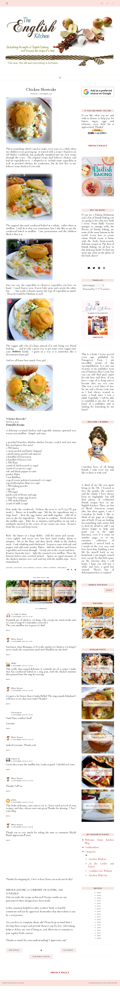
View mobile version (41, 956)
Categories (90, 851)
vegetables (62, 568)
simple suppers (49, 568)
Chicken (9, 568)
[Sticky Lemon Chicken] (98, 718)
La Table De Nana (19, 614)
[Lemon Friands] (98, 752)
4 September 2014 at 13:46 (22, 617)
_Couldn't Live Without (100, 870)
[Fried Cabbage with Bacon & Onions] (98, 684)
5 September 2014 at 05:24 (22, 740)
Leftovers (18, 568)
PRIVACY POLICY (97, 146)
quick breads (29, 568)
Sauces (39, 568)
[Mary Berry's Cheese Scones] (98, 821)
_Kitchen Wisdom (97, 859)
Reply (8, 630)
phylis (13, 800)
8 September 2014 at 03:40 (22, 802)
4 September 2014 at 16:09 (22, 690)
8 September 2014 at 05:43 (22, 827)
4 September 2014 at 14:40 (22, 641)
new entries (14, 950)
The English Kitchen (16, 983)
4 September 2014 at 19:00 (22, 715)
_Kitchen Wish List (97, 875)
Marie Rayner (17, 639)
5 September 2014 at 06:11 (22, 761)
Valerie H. (15, 759)
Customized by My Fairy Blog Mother (102, 983)
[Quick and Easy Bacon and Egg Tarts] (98, 786)
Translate (105, 289)
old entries (68, 950)
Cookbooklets (92, 847)
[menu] (7, 3)
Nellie (13, 663)
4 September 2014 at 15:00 (22, 666)
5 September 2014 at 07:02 (22, 781)
